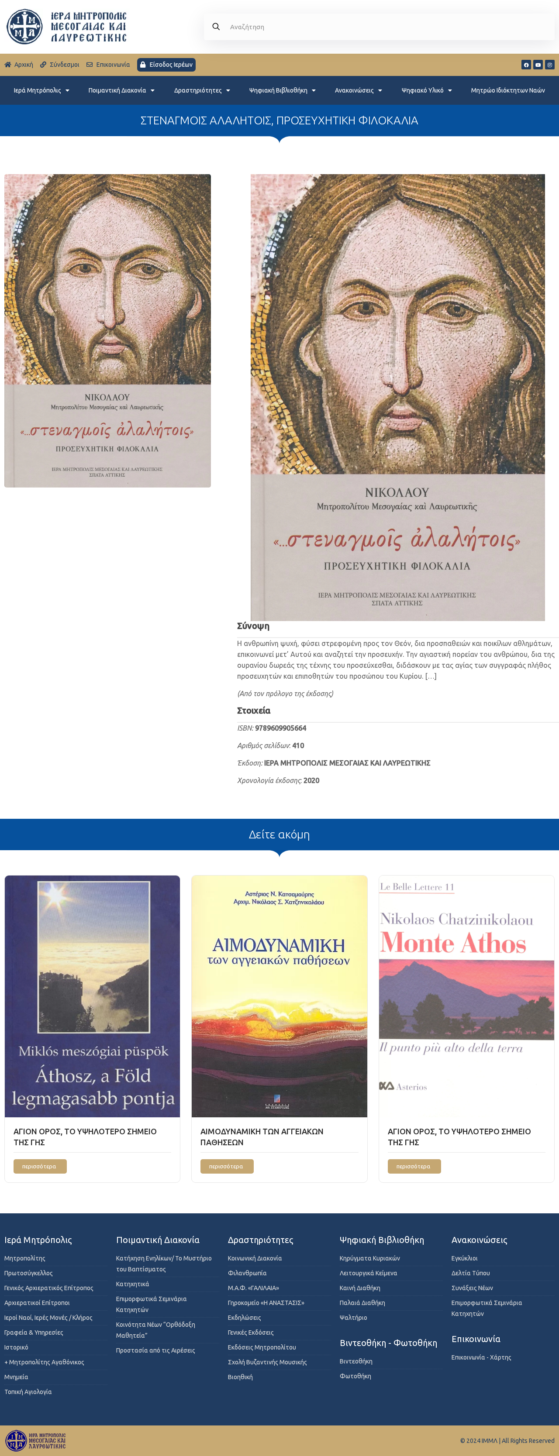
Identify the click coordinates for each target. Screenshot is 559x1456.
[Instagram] (550, 64)
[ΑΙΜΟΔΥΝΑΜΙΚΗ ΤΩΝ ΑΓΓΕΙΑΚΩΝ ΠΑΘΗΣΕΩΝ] (279, 996)
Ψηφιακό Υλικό (423, 90)
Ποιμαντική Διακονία (117, 90)
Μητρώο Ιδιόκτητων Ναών (508, 90)
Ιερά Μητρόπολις (37, 90)
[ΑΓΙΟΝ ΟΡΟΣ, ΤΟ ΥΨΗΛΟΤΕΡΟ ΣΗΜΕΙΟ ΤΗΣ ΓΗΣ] (92, 996)
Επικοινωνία (476, 1339)
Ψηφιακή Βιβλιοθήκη (278, 90)
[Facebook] (526, 64)
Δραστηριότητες (198, 90)
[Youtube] (538, 64)
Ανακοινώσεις (354, 90)
